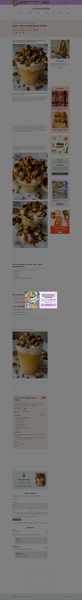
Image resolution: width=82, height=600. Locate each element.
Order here (48, 304)
